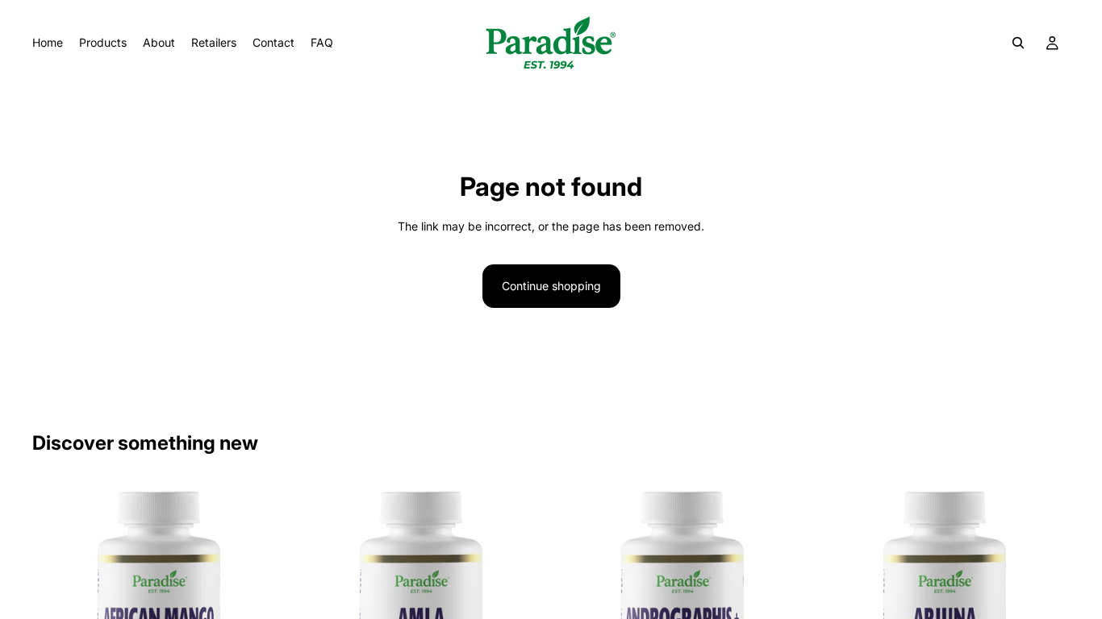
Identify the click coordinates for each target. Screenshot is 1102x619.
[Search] (1018, 42)
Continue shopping (551, 286)
